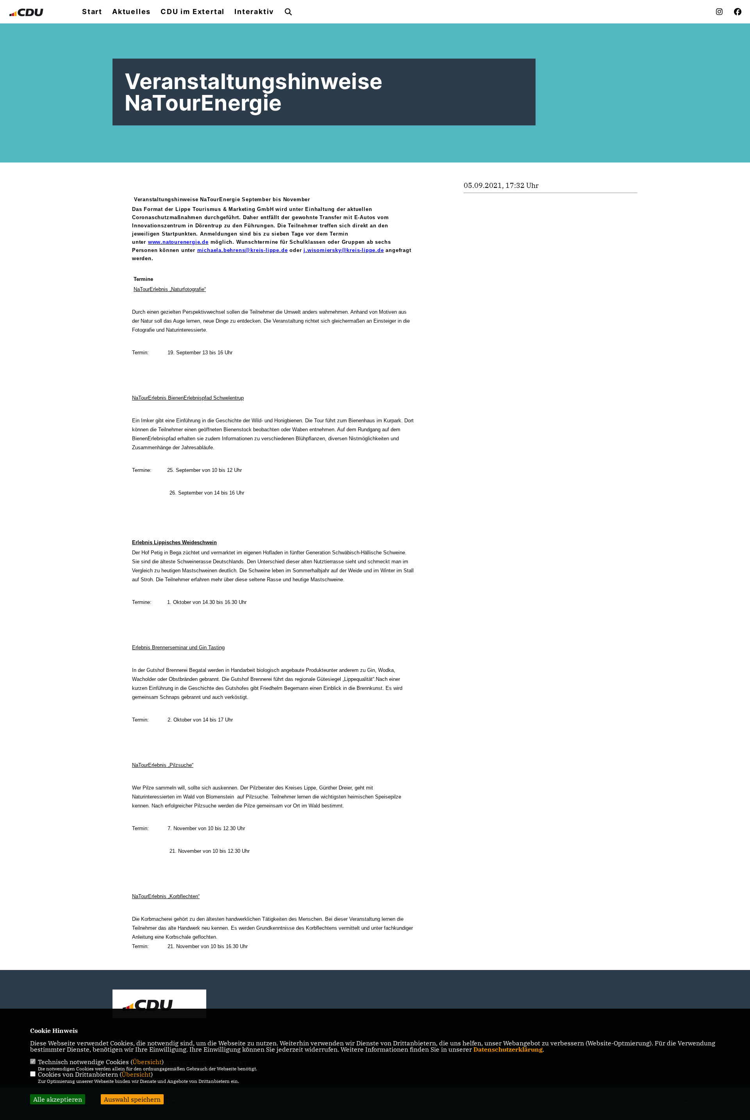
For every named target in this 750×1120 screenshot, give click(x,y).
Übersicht (147, 1062)
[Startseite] (159, 1004)
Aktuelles (131, 11)
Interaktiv (254, 11)
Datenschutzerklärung (508, 1049)
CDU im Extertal (193, 11)
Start (92, 11)
